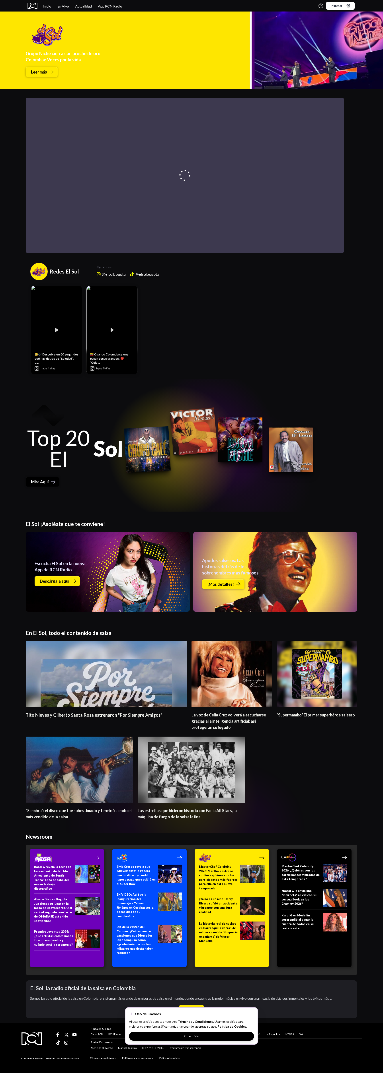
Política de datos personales (137, 1058)
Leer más (39, 72)
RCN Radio (114, 1034)
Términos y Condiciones (195, 1021)
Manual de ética (127, 1048)
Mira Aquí (40, 481)
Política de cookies (169, 1058)
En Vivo (63, 6)
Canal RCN (97, 1034)
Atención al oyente (102, 1048)
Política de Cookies (231, 1026)
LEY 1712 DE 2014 (153, 1048)
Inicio (47, 6)
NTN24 (289, 1034)
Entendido (191, 1036)
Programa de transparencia (185, 1048)
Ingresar (336, 6)
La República (273, 1034)
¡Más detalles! (220, 584)
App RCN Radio (110, 6)
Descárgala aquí (54, 581)
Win (301, 1034)
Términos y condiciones (102, 1058)
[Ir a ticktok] (58, 1034)
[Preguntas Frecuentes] (320, 5)
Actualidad (83, 6)
